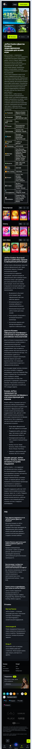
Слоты (22, 36)
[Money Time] (6, 247)
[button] (27, 746)
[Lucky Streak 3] (6, 215)
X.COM (20, 700)
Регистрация (23, 4)
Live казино (6, 668)
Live (17, 666)
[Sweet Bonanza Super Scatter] (23, 231)
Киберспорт (19, 670)
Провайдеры (6, 670)
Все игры (13, 36)
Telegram (12, 700)
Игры (4, 666)
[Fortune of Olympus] (15, 231)
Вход (15, 4)
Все (21, 207)
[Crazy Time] (15, 247)
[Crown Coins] (15, 215)
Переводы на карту (11, 697)
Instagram (7, 705)
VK (6, 700)
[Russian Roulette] (23, 247)
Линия (17, 668)
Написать (8, 684)
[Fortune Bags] (23, 215)
